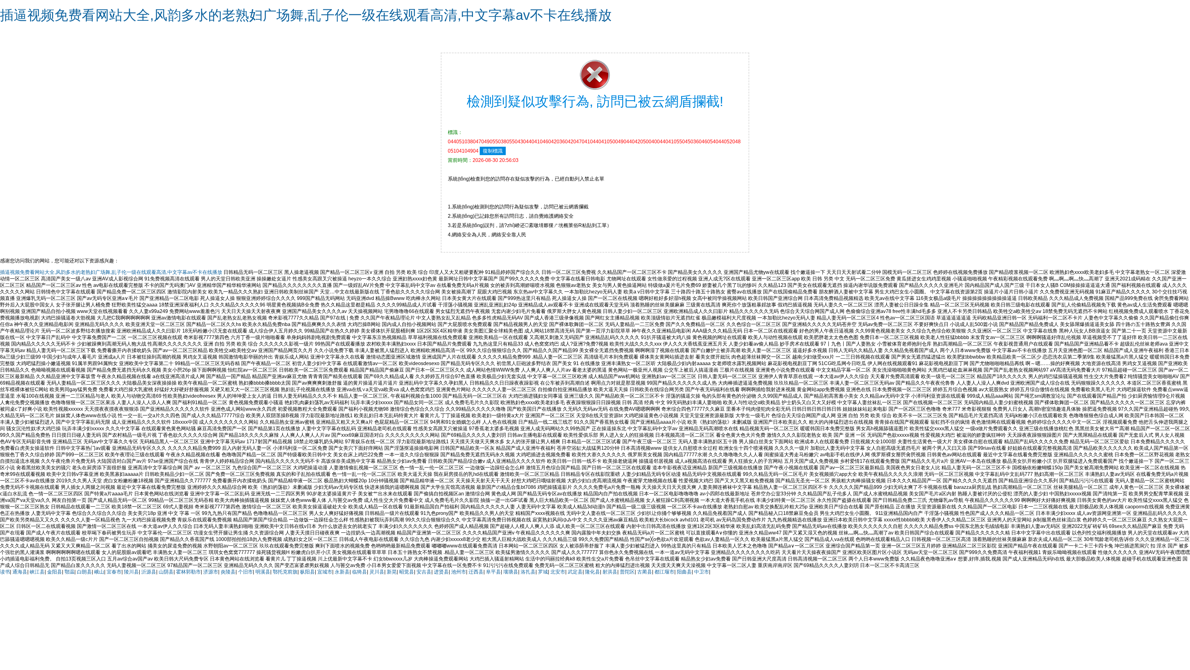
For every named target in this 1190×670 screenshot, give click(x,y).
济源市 (210, 571)
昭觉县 (406, 571)
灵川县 (376, 571)
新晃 (392, 571)
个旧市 (245, 571)
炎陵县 (228, 571)
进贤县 (441, 571)
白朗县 (84, 571)
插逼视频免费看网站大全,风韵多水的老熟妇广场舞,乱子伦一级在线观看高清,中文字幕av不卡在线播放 (306, 15)
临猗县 (359, 571)
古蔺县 (644, 571)
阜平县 (493, 571)
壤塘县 (510, 571)
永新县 (342, 571)
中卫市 (701, 571)
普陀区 (627, 571)
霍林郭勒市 (188, 571)
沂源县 (148, 571)
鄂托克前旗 (285, 571)
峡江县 (37, 571)
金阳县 (54, 571)
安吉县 (423, 571)
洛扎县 (528, 571)
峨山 (99, 571)
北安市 (557, 571)
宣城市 (324, 571)
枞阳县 (307, 571)
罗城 (543, 571)
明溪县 (262, 571)
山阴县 (166, 571)
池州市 (458, 571)
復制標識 (493, 151)
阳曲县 (684, 571)
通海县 (19, 571)
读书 (5, 571)
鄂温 (69, 571)
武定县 (575, 571)
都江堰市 (664, 571)
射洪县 (609, 571)
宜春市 (114, 571)
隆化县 (592, 571)
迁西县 (476, 571)
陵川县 (131, 571)
